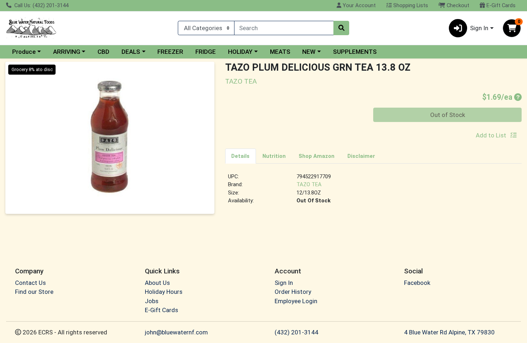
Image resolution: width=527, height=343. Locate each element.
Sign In (284, 282)
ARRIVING (66, 51)
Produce (24, 51)
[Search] (341, 28)
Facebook (417, 282)
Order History (293, 291)
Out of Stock (447, 114)
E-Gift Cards (500, 5)
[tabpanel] (373, 191)
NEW (308, 51)
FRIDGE (205, 51)
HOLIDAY (240, 51)
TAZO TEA (309, 184)
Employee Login (296, 301)
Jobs (151, 301)
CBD (103, 51)
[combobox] (284, 28)
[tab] (240, 156)
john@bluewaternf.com (176, 332)
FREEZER (170, 51)
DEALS (131, 51)
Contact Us (30, 282)
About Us (157, 282)
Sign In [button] (479, 28)
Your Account (358, 5)
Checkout (457, 5)
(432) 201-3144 (296, 332)
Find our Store (34, 291)
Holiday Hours (163, 291)
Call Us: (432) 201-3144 (40, 5)
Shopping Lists (410, 5)
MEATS (280, 51)
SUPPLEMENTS (355, 51)
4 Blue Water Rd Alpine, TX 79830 (449, 332)
